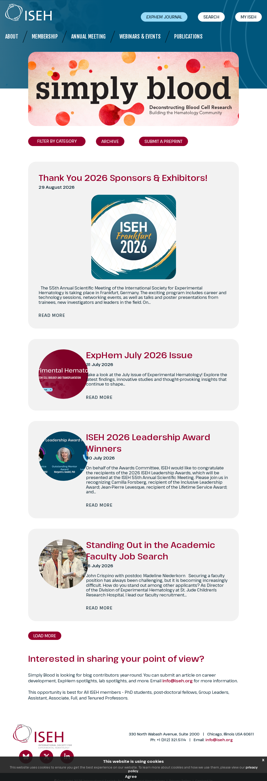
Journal (164, 17)
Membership (45, 36)
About (11, 36)
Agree (131, 776)
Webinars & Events (140, 36)
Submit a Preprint (163, 141)
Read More (52, 315)
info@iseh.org (178, 681)
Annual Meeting (88, 36)
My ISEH (248, 17)
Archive (110, 141)
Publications (188, 36)
